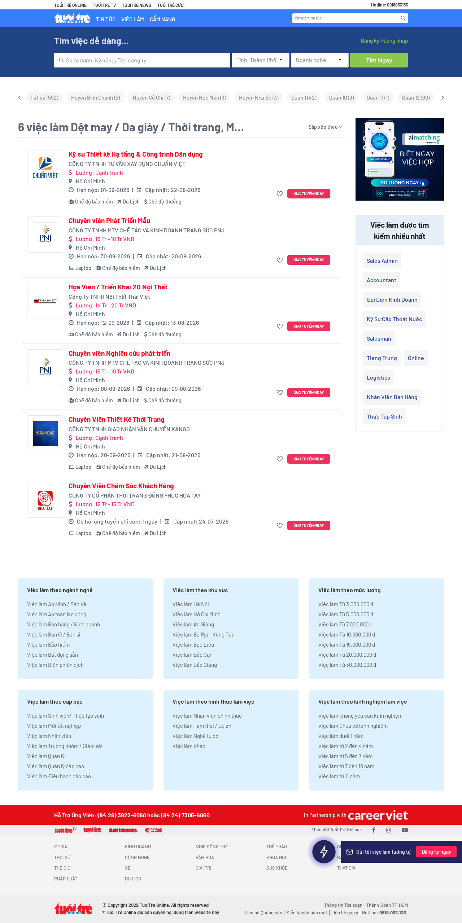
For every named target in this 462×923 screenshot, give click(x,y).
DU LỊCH (133, 879)
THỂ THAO (276, 846)
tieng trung (382, 357)
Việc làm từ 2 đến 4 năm (345, 746)
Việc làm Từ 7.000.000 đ (345, 624)
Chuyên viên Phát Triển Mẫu (109, 220)
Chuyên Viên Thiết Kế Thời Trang (117, 419)
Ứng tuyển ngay (308, 193)
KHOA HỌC (277, 857)
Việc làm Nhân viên (49, 735)
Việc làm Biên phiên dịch (55, 664)
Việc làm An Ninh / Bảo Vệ (56, 604)
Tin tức (106, 19)
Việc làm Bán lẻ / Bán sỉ (53, 634)
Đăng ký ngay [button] (436, 852)
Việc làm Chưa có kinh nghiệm (353, 725)
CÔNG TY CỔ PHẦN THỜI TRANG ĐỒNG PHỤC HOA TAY (135, 495)
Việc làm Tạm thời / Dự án (202, 725)
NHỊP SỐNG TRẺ (212, 846)
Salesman (379, 338)
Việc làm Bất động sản (52, 654)
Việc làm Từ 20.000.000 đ (347, 654)
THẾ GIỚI (62, 868)
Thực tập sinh (384, 416)
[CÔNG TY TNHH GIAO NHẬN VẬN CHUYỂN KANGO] (45, 433)
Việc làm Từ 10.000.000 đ (346, 634)
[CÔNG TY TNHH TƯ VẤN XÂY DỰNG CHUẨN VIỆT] (45, 168)
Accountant (381, 279)
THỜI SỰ (62, 857)
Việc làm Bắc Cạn (193, 654)
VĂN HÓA (205, 857)
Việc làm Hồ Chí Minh (197, 614)
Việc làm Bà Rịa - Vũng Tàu (204, 634)
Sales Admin (382, 260)
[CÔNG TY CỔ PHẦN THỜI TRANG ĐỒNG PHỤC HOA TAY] (45, 499)
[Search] (403, 18)
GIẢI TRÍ (203, 868)
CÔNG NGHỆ (137, 857)
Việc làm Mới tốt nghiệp (54, 725)
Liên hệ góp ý (344, 912)
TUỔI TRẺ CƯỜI (170, 5)
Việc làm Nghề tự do (195, 735)
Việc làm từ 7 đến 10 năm (346, 766)
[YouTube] (405, 829)
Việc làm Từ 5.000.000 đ (345, 614)
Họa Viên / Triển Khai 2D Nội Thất (118, 287)
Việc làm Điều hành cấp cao (59, 776)
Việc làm (132, 19)
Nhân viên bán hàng (392, 396)
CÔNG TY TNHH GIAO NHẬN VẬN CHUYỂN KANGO (129, 428)
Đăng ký (370, 40)
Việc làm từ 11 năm (339, 776)
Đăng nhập (395, 40)
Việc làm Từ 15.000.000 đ (346, 644)
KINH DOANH (138, 846)
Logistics (378, 377)
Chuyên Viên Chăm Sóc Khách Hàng (121, 486)
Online (416, 357)
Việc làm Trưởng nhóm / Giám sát (65, 746)
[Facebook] (373, 829)
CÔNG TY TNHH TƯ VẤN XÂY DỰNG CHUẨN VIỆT (127, 163)
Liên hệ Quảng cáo (263, 912)
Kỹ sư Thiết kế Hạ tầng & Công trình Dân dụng (136, 154)
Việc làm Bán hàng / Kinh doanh (63, 624)
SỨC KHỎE (277, 868)
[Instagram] (388, 829)
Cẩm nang (162, 19)
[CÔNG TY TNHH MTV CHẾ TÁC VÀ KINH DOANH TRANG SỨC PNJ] (45, 234)
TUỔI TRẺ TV (104, 5)
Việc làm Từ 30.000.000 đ (347, 664)
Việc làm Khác (189, 746)
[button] (280, 194)
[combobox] (142, 60)
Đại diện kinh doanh (392, 299)
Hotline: (384, 912)
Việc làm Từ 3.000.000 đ (345, 604)
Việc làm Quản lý (46, 756)
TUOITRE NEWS (136, 5)
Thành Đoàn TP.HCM (387, 905)
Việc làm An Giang (193, 624)
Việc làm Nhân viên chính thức (207, 715)
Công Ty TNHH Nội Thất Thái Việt (109, 296)
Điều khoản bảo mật (306, 912)
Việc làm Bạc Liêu (193, 644)
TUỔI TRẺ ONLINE (70, 5)
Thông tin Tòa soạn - (345, 905)
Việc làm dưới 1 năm (340, 735)
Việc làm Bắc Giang (195, 664)
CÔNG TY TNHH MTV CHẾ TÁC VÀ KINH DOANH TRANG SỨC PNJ (147, 230)
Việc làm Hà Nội (191, 604)
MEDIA (60, 846)
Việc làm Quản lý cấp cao (55, 766)
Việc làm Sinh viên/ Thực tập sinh (65, 715)
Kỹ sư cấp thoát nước (394, 318)
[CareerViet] (377, 815)
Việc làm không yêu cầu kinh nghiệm (360, 715)
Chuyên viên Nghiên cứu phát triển (119, 353)
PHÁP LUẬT (65, 879)
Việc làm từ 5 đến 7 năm (345, 756)
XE (128, 868)
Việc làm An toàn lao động (56, 614)
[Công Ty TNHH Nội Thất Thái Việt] (45, 301)
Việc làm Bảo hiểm (48, 644)
